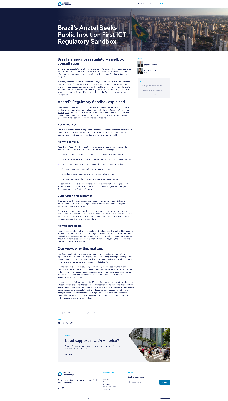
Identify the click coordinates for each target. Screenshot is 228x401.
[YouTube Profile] (63, 387)
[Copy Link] (71, 323)
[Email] (67, 323)
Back (60, 21)
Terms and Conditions (109, 377)
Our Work (141, 4)
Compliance (106, 384)
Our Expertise (126, 4)
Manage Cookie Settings (109, 386)
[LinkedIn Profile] (58, 387)
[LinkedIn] (59, 323)
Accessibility (106, 389)
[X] (63, 323)
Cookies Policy (107, 382)
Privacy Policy (106, 379)
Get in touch (164, 4)
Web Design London (165, 398)
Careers (153, 4)
